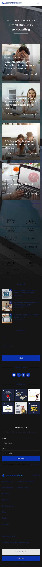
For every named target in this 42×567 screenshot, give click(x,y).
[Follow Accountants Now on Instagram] (23, 375)
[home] (13, 2)
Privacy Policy (23, 487)
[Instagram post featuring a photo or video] (34, 408)
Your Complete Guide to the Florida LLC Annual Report (25, 291)
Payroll (5, 499)
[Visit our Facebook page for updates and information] (14, 375)
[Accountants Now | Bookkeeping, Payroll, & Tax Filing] (14, 475)
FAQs (4, 518)
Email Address (7, 346)
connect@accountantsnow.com (15, 542)
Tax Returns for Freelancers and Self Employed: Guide (26, 304)
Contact (5, 524)
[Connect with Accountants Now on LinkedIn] (28, 375)
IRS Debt (6, 493)
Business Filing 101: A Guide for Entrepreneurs (26, 316)
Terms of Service (34, 464)
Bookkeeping (7, 506)
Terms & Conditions (25, 481)
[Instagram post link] (8, 395)
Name (4, 336)
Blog (4, 512)
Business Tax (7, 481)
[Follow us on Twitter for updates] (19, 375)
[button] (38, 2)
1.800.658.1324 (8, 536)
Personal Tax (7, 487)
